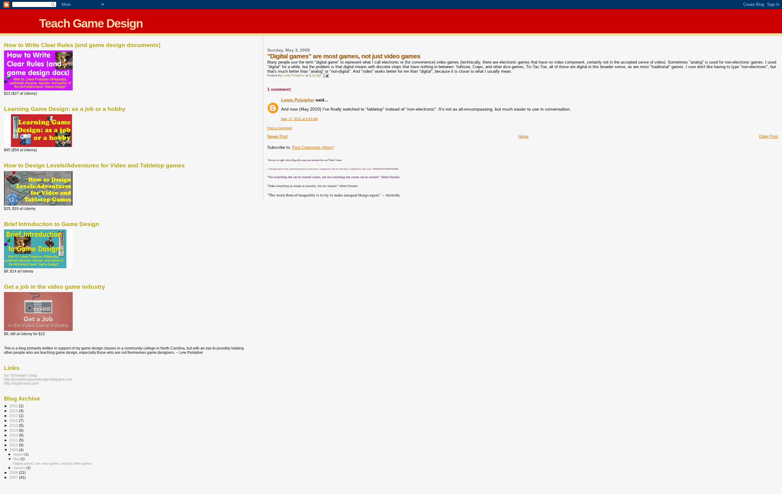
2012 (14, 435)
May (16, 459)
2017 (14, 416)
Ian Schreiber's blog (20, 375)
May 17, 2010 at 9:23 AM (299, 119)
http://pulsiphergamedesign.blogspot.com (38, 379)
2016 (14, 421)
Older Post (768, 136)
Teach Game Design (91, 23)
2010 (14, 445)
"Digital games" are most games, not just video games (52, 463)
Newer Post (277, 136)
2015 (14, 425)
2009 (14, 450)
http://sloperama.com (21, 383)
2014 (14, 430)
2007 (14, 477)
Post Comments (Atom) (313, 147)
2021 (14, 406)
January (19, 468)
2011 (14, 440)
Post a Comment (279, 128)
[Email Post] (326, 75)
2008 (14, 472)
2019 (14, 411)
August (18, 454)
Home (523, 136)
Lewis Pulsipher (297, 99)
